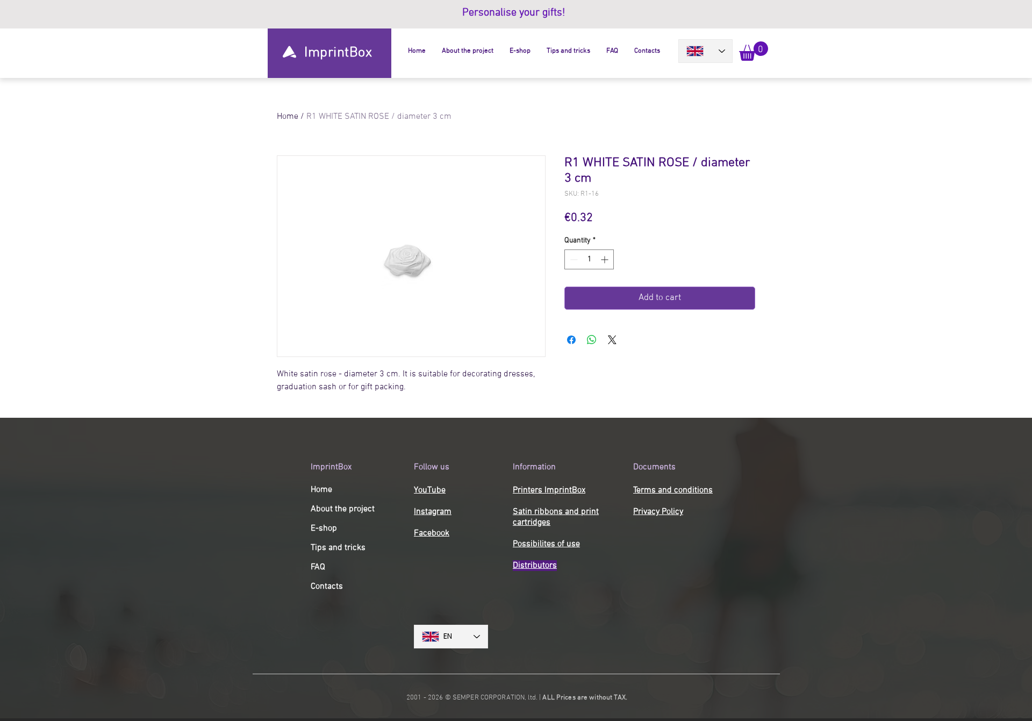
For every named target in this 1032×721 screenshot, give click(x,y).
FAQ (318, 567)
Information (534, 467)
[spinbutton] (589, 259)
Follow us (431, 467)
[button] (753, 51)
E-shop (324, 528)
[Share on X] (612, 339)
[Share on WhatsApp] (591, 339)
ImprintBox (331, 467)
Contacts (327, 586)
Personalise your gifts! (515, 12)
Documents (654, 467)
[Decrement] (572, 259)
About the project (343, 509)
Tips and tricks (338, 547)
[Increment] (605, 259)
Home (287, 116)
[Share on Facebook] (571, 339)
